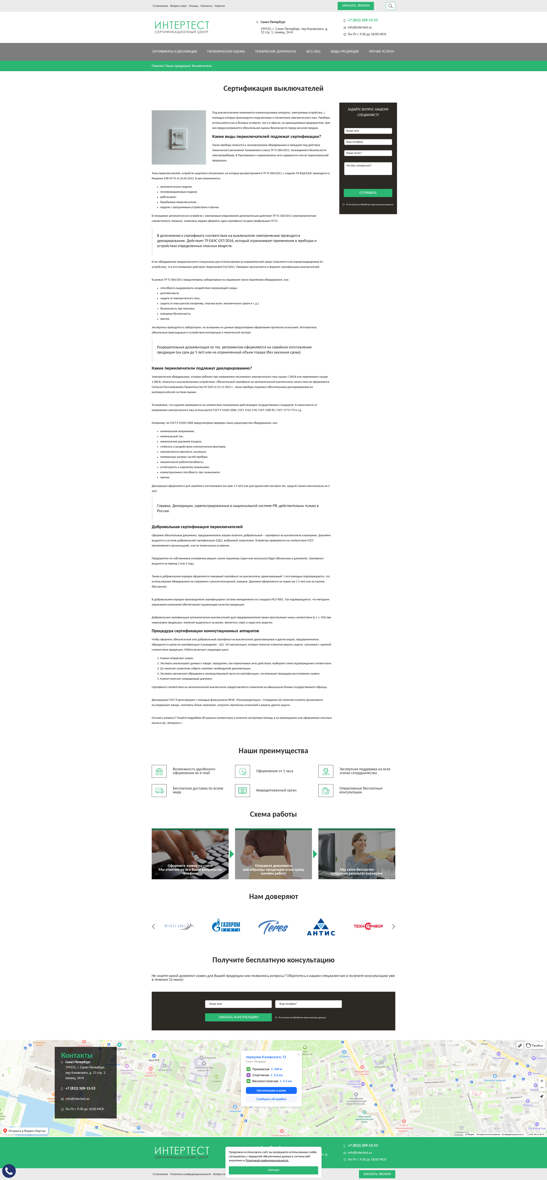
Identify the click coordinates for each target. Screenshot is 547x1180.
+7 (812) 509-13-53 (363, 20)
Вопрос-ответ (178, 6)
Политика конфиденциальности (190, 1174)
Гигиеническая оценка (226, 51)
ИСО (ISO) (313, 51)
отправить (368, 193)
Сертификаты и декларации (174, 51)
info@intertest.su (360, 27)
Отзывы (194, 6)
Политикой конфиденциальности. (267, 1160)
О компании (160, 6)
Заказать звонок (356, 5)
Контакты (206, 6)
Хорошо (273, 1170)
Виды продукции (345, 51)
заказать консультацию (238, 1017)
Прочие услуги (381, 51)
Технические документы (275, 51)
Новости (220, 6)
